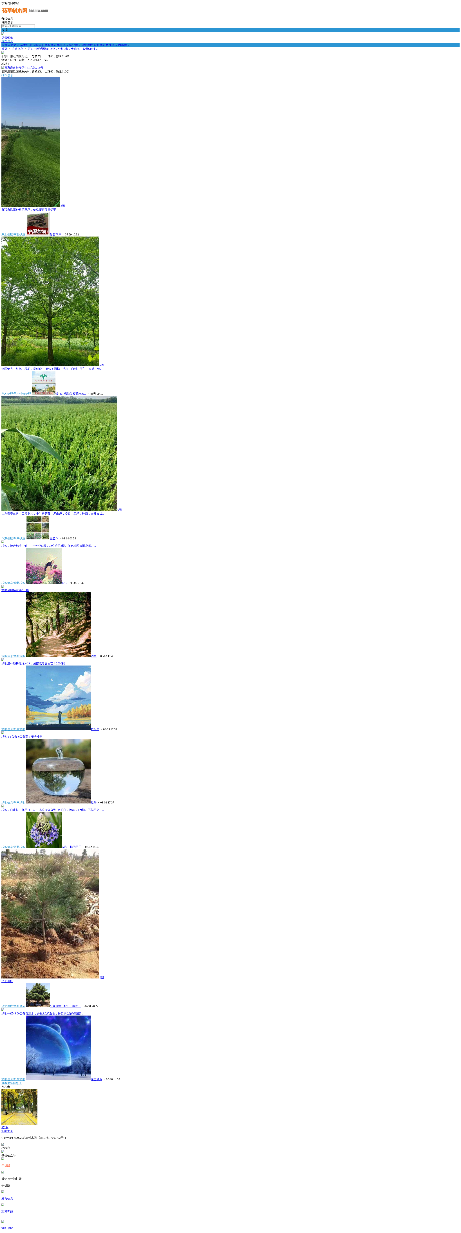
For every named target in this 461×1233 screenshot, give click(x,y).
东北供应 (99, 45)
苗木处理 (26, 45)
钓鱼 (94, 656)
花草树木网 (29, 1137)
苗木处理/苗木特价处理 (16, 393)
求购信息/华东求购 (13, 802)
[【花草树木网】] (24, 15)
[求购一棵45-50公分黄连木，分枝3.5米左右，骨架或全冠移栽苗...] (2, 1010)
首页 (4, 45)
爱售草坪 (55, 234)
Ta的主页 (7, 1131)
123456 (95, 729)
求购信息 (38, 45)
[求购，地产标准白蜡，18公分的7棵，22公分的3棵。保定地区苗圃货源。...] (2, 542)
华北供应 (75, 45)
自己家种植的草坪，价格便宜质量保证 (28, 209)
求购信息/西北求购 (13, 846)
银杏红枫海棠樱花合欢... (70, 393)
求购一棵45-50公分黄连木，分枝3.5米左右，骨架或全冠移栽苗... (42, 1013)
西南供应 (124, 45)
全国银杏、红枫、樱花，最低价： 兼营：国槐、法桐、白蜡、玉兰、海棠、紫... (51, 368)
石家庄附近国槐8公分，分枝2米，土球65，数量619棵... (63, 48)
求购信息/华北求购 (13, 582)
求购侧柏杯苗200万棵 (15, 590)
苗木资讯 (13, 45)
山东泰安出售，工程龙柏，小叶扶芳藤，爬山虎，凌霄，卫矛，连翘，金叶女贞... (52, 513)
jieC (64, 582)
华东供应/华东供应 (13, 538)
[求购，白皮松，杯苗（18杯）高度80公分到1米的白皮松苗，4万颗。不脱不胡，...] (2, 806)
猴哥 (94, 802)
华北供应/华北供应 (13, 1006)
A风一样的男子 (71, 846)
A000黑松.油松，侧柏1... (65, 1006)
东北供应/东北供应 (13, 234)
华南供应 (62, 45)
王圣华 (54, 538)
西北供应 (111, 45)
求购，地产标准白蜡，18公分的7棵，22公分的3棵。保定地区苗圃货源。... (48, 545)
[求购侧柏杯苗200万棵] (2, 586)
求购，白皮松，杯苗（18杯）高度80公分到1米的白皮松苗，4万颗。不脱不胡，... (52, 809)
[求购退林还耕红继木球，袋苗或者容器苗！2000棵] (2, 660)
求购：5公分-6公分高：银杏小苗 (22, 736)
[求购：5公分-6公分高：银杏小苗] (2, 733)
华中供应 (87, 45)
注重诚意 (96, 1079)
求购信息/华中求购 (13, 729)
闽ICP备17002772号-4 (52, 1137)
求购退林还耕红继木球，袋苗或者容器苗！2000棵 (33, 663)
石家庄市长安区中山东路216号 (23, 67)
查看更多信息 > (11, 1083)
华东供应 (50, 45)
